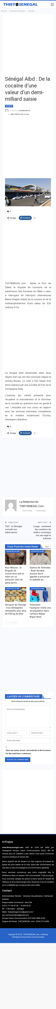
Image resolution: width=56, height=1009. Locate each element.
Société (9, 106)
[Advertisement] (28, 44)
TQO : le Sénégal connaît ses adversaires (13, 529)
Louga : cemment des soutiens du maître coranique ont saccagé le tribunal (42, 532)
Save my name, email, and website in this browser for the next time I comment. (28, 752)
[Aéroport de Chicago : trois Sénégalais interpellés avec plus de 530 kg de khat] (15, 594)
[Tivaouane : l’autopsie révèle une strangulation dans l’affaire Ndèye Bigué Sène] (40, 594)
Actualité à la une (12, 551)
